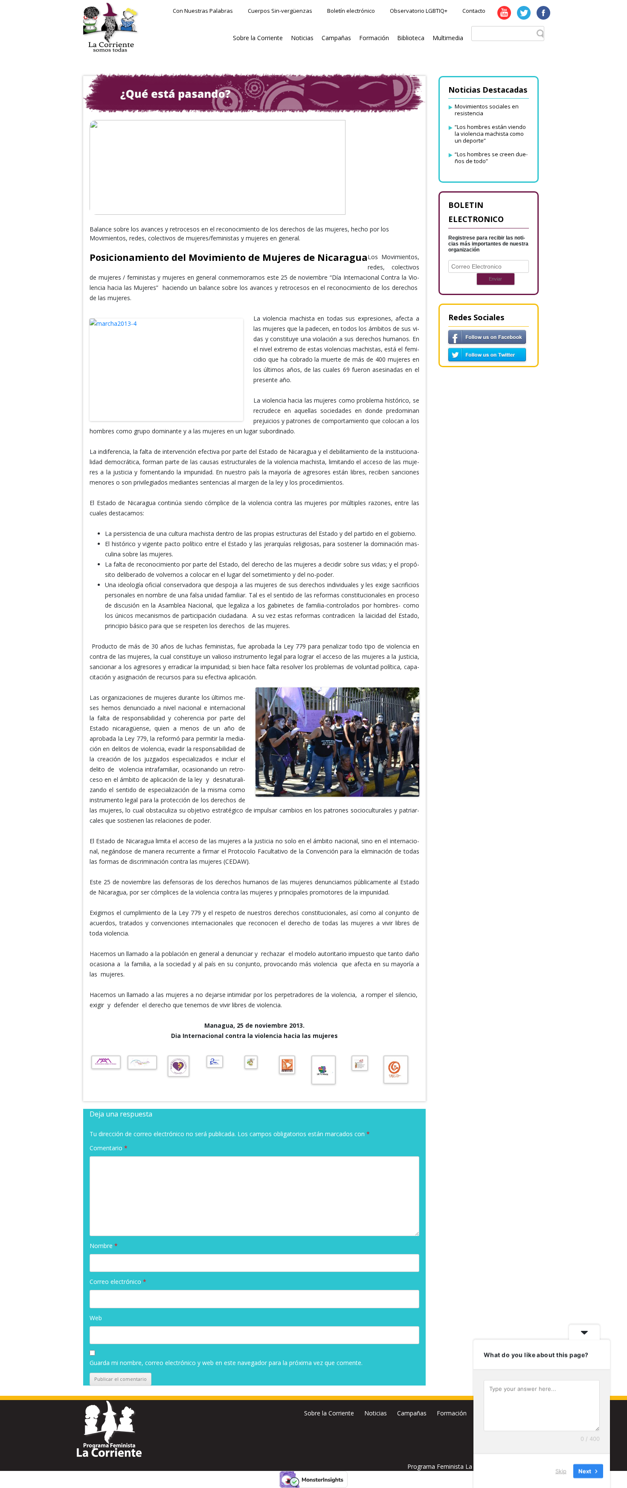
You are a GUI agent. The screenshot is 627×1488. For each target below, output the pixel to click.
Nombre (104, 1246)
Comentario (109, 1148)
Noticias (302, 38)
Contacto (473, 11)
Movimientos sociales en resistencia (487, 110)
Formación (374, 38)
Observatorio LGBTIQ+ (418, 11)
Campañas (336, 38)
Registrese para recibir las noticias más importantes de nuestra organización (488, 244)
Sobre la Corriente (258, 38)
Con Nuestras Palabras (203, 11)
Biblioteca (410, 38)
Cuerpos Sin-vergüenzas (280, 11)
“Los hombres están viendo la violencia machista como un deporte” (490, 133)
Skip (560, 1470)
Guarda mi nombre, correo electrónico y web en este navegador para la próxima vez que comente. (226, 1363)
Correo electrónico (118, 1282)
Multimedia (448, 38)
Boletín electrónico (351, 11)
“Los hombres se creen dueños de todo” (491, 157)
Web (96, 1318)
